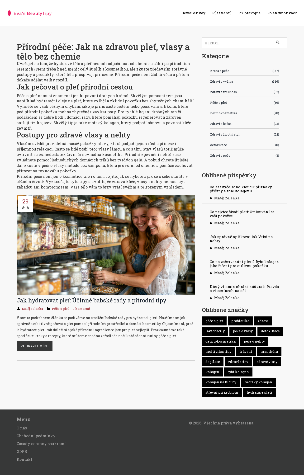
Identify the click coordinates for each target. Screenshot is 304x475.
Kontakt (24, 459)
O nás (22, 427)
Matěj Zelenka (32, 308)
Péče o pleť (60, 308)
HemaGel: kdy (193, 12)
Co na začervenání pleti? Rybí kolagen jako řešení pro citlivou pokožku (244, 263)
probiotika (240, 321)
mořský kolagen (258, 382)
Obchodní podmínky (36, 435)
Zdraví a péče (244, 155)
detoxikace (244, 145)
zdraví (263, 321)
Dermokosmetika (244, 113)
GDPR (22, 451)
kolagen (212, 372)
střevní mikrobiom (221, 392)
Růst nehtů (222, 12)
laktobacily (215, 331)
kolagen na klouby (220, 382)
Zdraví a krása (244, 124)
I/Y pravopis (249, 12)
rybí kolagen (238, 372)
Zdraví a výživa (244, 81)
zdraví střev (238, 361)
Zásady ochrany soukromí (41, 443)
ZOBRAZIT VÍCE (34, 345)
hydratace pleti (259, 392)
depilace (212, 361)
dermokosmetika (220, 341)
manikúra (269, 351)
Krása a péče (244, 71)
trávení (246, 351)
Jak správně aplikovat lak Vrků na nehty (241, 238)
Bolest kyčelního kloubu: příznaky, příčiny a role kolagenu (241, 188)
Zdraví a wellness (244, 92)
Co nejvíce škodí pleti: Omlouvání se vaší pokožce (242, 213)
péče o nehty (254, 341)
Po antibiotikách (282, 12)
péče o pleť (214, 321)
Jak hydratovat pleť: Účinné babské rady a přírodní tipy (91, 300)
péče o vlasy (243, 331)
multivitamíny (218, 351)
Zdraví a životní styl (244, 134)
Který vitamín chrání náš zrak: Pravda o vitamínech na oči (244, 288)
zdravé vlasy (266, 361)
